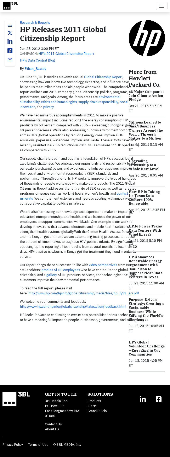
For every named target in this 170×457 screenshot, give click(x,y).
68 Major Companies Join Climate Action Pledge (146, 96)
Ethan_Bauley (35, 69)
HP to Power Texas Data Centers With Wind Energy (145, 230)
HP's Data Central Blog (37, 60)
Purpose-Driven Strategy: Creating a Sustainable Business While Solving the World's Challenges (146, 310)
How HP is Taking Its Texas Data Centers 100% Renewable (144, 198)
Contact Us (53, 424)
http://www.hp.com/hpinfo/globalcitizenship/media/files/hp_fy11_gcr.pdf (83, 293)
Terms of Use (38, 444)
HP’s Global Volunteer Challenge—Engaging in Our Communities (147, 348)
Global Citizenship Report (103, 77)
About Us (52, 429)
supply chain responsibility (98, 102)
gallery (51, 275)
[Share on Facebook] (9, 50)
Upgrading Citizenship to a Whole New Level (144, 165)
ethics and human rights (59, 102)
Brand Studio (97, 411)
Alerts (92, 406)
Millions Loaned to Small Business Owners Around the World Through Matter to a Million (146, 130)
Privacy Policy (12, 444)
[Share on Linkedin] (9, 41)
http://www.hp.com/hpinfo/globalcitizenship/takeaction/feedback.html (73, 306)
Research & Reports (35, 22)
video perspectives (103, 265)
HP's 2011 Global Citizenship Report (66, 54)
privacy (48, 107)
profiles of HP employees (60, 270)
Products (94, 401)
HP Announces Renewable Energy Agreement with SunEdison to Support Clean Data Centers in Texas (146, 267)
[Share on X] (9, 33)
